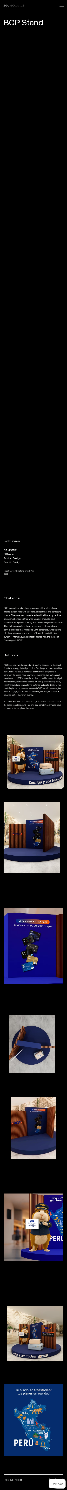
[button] (50, 1155)
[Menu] (62, 6)
